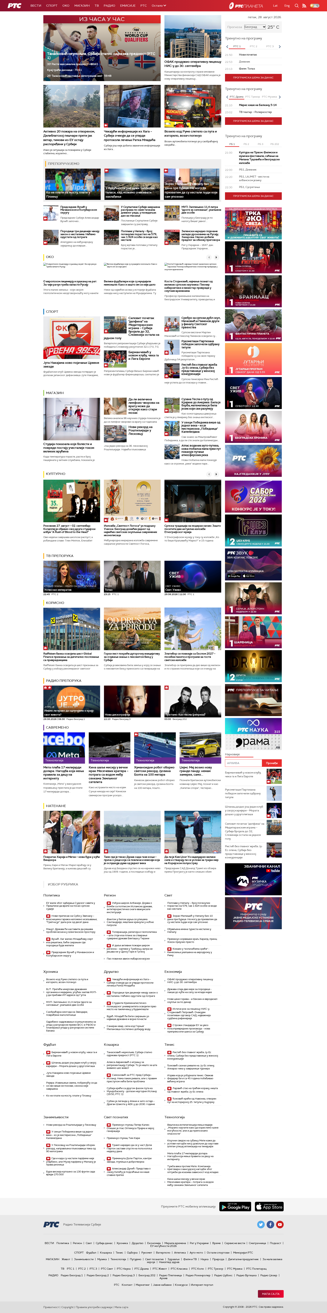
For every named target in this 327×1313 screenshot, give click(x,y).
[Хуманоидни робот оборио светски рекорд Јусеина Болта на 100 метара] (155, 748)
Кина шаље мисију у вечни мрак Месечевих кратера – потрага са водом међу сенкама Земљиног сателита (108, 775)
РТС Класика (179, 1268)
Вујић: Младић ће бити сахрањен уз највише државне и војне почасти (128, 1018)
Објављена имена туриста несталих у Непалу (189, 930)
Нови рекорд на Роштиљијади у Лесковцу (140, 430)
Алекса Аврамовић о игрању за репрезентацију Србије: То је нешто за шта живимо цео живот (132, 1065)
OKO (65, 6)
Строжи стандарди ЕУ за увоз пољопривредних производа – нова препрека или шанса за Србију (188, 1028)
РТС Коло (197, 1268)
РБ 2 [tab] (246, 144)
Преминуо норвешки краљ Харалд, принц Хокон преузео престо (192, 940)
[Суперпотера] (253, 257)
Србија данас (104, 1243)
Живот (66, 1259)
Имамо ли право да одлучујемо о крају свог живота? (68, 711)
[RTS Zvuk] (253, 564)
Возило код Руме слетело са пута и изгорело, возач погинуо (190, 133)
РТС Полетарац (256, 1268)
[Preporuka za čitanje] (253, 700)
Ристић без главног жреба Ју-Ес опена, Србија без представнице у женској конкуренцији (199, 369)
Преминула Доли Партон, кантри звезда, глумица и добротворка (129, 1160)
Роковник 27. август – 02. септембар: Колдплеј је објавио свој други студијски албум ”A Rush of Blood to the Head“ (69, 529)
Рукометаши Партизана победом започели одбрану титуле (200, 344)
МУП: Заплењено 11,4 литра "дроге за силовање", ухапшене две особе (201, 209)
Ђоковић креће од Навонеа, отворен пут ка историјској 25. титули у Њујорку (191, 1100)
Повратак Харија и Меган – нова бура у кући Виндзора (71, 858)
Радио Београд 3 (124, 1275)
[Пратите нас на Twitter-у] (261, 1224)
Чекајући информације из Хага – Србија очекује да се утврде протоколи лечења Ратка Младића (129, 135)
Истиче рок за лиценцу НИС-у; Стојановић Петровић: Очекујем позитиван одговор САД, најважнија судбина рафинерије (189, 1013)
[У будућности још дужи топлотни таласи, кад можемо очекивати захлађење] (132, 184)
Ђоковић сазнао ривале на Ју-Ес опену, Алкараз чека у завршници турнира (191, 1067)
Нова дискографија (117, 714)
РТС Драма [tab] (236, 96)
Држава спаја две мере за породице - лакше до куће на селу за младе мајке (189, 991)
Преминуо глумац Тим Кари (123, 1138)
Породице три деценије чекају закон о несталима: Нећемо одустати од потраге (79, 234)
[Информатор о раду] (253, 913)
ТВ (97, 6)
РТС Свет (107, 1268)
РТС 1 (70, 1268)
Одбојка (132, 1252)
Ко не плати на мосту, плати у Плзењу (68, 1095)
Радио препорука (63, 680)
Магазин (82, 6)
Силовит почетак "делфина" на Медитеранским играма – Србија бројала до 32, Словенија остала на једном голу (131, 328)
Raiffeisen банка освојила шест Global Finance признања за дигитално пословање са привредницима (71, 657)
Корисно (55, 603)
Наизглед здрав (169, 1262)
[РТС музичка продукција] (253, 879)
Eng (287, 6)
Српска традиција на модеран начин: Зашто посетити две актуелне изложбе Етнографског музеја (192, 529)
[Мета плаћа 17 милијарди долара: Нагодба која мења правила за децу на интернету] (64, 748)
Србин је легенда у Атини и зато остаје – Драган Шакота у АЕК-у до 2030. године (131, 1103)
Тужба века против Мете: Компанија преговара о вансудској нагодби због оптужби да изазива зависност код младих (192, 1169)
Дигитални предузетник (243, 1259)
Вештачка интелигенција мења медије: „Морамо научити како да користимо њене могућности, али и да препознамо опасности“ (192, 1129)
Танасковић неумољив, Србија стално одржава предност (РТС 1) (101, 55)
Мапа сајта (271, 1294)
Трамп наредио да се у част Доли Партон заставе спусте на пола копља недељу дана (129, 1148)
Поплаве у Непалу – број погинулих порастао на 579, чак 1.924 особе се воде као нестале (139, 235)
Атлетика (180, 1252)
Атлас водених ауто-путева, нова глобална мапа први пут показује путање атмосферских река (201, 450)
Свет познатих (116, 1117)
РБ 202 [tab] (274, 144)
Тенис (169, 1044)
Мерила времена (175, 1243)
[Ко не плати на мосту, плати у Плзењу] (73, 184)
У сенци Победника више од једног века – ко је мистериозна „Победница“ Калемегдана (200, 427)
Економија (173, 971)
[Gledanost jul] (253, 461)
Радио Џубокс (223, 1275)
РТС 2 (82, 1268)
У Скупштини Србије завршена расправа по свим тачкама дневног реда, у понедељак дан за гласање (140, 211)
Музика (102, 1259)
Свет (168, 895)
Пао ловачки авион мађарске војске (128, 958)
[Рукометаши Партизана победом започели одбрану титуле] (172, 347)
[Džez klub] (253, 531)
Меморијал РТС (243, 1252)
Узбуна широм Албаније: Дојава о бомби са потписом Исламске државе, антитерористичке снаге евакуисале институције (130, 907)
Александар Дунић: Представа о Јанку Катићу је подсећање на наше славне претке (129, 1172)
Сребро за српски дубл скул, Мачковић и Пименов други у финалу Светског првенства (200, 322)
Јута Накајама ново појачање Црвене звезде (71, 364)
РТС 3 (93, 1268)
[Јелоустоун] (253, 598)
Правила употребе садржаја (94, 1307)
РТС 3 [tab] (270, 46)
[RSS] (304, 5)
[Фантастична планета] (253, 325)
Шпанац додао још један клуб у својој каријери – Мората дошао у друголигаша (71, 1064)
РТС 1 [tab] (237, 46)
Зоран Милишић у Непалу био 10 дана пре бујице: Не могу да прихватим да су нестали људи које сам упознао (191, 190)
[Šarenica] (253, 632)
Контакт (127, 1284)
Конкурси (181, 1284)
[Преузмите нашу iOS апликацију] (269, 1206)
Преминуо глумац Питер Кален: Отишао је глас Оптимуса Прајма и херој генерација (130, 1128)
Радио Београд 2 (98, 1275)
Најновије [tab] (232, 754)
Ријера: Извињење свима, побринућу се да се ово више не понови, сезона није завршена (71, 1085)
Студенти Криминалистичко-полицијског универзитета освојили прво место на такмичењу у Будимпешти (131, 1006)
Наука (205, 1259)
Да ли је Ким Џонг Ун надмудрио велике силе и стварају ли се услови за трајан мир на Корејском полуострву (191, 860)
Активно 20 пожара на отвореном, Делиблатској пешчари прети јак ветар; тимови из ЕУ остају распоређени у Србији (69, 137)
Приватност (51, 1307)
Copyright (67, 1307)
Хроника (50, 971)
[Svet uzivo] (253, 393)
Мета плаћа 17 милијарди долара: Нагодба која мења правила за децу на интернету (63, 773)
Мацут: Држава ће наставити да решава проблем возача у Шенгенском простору (70, 930)
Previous (227, 46)
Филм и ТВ (190, 1259)
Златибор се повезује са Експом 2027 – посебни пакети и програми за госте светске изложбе (189, 657)
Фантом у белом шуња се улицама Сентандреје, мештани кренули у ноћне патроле (130, 922)
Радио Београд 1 (72, 1275)
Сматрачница (257, 1243)
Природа (218, 1259)
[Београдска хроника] (253, 427)
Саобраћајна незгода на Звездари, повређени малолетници (67, 1013)
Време (216, 1243)
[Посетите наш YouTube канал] (280, 1224)
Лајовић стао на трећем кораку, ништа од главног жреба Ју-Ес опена (192, 1090)
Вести (35, 6)
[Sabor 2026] (253, 497)
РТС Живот (160, 1268)
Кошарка (111, 1044)
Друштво (111, 971)
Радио (109, 6)
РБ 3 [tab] (260, 144)
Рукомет (146, 1252)
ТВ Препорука (59, 556)
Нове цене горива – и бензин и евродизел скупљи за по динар (192, 1000)
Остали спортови (218, 1252)
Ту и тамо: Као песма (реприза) (185, 714)
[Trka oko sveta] (253, 223)
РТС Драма (141, 1268)
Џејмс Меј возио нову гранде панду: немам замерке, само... (196, 771)
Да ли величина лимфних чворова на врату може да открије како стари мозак (143, 405)
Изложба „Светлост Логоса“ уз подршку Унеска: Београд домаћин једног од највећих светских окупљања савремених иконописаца (130, 530)
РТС (143, 6)
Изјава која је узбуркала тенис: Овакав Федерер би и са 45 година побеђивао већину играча (190, 1078)
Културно (55, 474)
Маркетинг (143, 1284)
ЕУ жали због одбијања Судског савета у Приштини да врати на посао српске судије (70, 905)
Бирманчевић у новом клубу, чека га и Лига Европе (143, 355)
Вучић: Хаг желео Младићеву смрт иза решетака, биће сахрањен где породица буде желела (69, 942)
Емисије (127, 6)
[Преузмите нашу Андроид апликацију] (235, 1206)
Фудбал (49, 1044)
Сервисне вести (234, 1243)
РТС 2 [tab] (253, 46)
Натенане (56, 806)
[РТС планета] (246, 5)
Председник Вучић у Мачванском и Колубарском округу (78, 209)
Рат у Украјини (199, 1243)
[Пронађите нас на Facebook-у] (270, 1224)
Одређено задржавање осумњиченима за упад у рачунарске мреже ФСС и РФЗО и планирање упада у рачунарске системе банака (71, 1026)
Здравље (173, 1259)
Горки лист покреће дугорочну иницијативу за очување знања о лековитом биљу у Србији (132, 657)
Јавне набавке (162, 1284)
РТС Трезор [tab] (252, 96)
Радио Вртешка (246, 1275)
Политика (51, 895)
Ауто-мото (196, 1252)
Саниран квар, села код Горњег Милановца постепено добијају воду (128, 1027)
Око (50, 257)
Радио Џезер (268, 1275)
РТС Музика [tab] (269, 96)
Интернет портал (202, 1284)
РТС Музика (234, 1268)
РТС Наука (124, 1268)
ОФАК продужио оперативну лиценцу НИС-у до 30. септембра (192, 64)
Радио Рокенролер (198, 1275)
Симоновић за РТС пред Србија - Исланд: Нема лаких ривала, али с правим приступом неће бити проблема (132, 1078)
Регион (110, 895)
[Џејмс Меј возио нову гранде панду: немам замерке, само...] (200, 748)
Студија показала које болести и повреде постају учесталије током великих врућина (68, 447)
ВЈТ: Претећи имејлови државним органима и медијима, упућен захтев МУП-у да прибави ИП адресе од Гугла (71, 992)
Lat (275, 6)
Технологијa (174, 1117)
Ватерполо (163, 1252)
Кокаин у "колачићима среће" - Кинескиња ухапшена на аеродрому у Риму (189, 952)
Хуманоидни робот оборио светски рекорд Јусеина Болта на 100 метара (154, 771)
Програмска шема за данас (253, 77)
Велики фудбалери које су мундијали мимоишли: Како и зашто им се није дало (130, 283)
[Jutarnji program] (253, 359)
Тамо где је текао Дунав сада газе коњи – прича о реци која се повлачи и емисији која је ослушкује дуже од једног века (132, 860)
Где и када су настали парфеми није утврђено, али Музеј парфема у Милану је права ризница (71, 1161)
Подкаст (275, 1243)
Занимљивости (56, 1117)
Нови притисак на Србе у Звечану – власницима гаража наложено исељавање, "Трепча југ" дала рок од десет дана (71, 919)
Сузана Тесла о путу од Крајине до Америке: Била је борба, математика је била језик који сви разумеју (201, 404)
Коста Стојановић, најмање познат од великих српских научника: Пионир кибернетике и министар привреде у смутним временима (188, 286)
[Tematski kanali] (253, 734)
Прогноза (234, 27)
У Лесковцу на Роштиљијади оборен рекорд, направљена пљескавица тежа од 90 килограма (71, 1148)
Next (279, 46)
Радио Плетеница (170, 1275)
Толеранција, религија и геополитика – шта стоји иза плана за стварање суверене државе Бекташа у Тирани (132, 935)
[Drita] (253, 666)
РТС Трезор (215, 1268)
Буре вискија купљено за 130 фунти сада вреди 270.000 (70, 1173)
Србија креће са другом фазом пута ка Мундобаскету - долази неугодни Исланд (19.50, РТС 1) (132, 1091)
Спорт (52, 6)
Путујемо (135, 1259)
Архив (163, 1278)
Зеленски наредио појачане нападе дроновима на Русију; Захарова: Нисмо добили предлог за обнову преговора (200, 235)
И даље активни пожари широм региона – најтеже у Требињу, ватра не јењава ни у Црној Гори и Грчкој (130, 948)
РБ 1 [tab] (232, 144)
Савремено (57, 727)
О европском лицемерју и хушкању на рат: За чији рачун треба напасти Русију (70, 283)
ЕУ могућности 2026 (163, 1246)
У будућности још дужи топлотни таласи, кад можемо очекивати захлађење (129, 192)
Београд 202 (147, 1275)
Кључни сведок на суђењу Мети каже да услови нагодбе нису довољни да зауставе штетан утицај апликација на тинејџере (192, 1143)
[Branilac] (253, 291)
